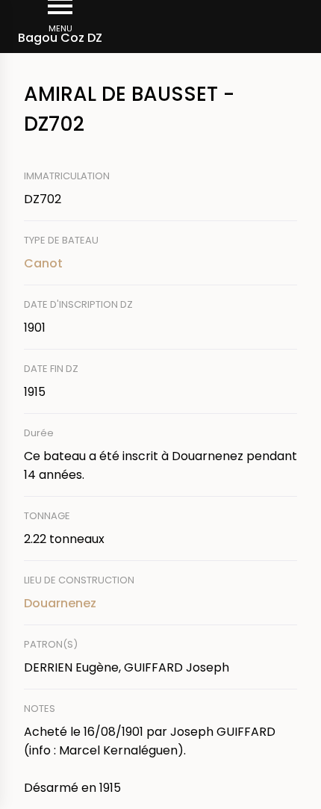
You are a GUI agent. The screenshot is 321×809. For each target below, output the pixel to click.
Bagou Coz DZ (60, 37)
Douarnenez (60, 603)
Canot (43, 263)
